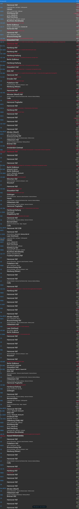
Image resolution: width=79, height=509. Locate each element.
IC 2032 (2, 234)
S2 (1, 85)
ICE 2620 (3, 50)
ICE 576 (2, 46)
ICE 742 (2, 92)
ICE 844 (2, 65)
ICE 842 (2, 365)
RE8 (1, 3)
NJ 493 (2, 411)
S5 (1, 81)
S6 (1, 127)
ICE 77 (2, 27)
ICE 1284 (3, 54)
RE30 (1, 11)
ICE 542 (2, 189)
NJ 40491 (3, 415)
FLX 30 (2, 77)
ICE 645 (2, 361)
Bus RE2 (2, 238)
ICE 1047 (3, 124)
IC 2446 (2, 334)
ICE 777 (2, 254)
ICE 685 (2, 177)
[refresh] (77, 1)
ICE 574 (2, 289)
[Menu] (1, 1)
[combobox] (39, 1)
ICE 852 (2, 369)
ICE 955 (2, 165)
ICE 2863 (3, 173)
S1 (1, 161)
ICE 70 (2, 469)
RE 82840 (2, 240)
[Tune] (78, 1)
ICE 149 (2, 57)
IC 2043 (2, 212)
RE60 (1, 265)
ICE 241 (2, 330)
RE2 (1, 150)
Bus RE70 (3, 131)
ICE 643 (2, 23)
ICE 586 (2, 73)
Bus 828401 (2, 152)
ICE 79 (2, 434)
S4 (1, 138)
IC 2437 (2, 304)
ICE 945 (2, 169)
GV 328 (2, 146)
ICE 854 (2, 69)
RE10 (1, 15)
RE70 (1, 34)
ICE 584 (2, 385)
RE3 (1, 7)
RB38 (1, 19)
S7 (1, 31)
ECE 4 (2, 108)
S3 (1, 157)
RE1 (1, 216)
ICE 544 (2, 38)
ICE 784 (2, 208)
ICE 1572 (3, 419)
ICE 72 (2, 42)
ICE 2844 (3, 61)
